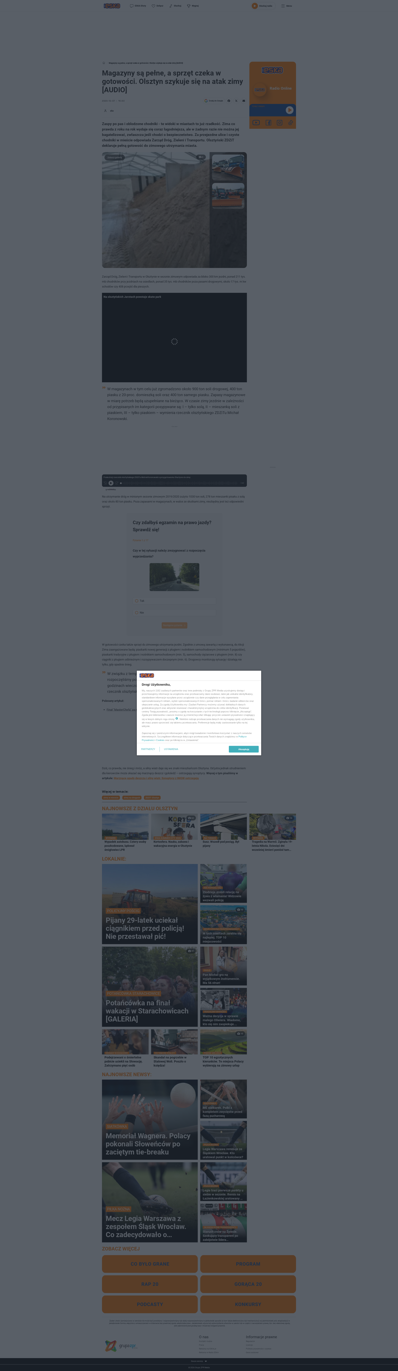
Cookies (160, 740)
